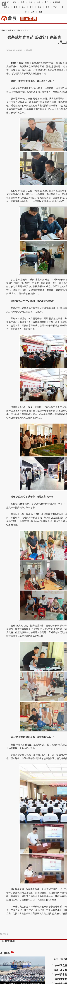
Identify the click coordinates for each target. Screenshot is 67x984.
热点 (20, 30)
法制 (32, 12)
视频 (40, 12)
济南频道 (11, 30)
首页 (3, 30)
